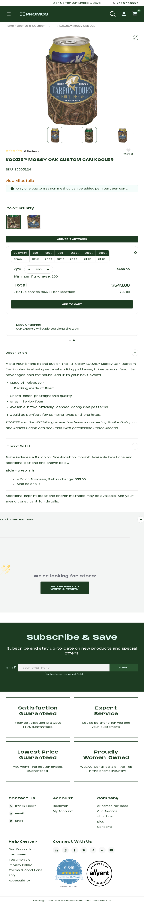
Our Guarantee (22, 849)
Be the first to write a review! (64, 587)
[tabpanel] (72, 327)
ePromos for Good (112, 806)
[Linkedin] (56, 850)
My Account (63, 811)
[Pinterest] (83, 850)
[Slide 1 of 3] (55, 135)
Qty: (18, 269)
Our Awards (107, 811)
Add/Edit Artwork (72, 239)
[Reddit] (102, 850)
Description (16, 353)
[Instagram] (65, 850)
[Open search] (113, 14)
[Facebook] (74, 850)
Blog (100, 821)
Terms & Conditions (25, 870)
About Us (105, 816)
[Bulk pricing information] (135, 252)
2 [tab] (74, 340)
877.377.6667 (127, 3)
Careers (104, 827)
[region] (22, 151)
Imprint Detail (18, 446)
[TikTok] (93, 850)
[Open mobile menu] (9, 14)
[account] (124, 14)
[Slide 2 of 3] (89, 135)
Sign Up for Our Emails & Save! (77, 3)
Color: (20, 208)
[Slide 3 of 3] (122, 135)
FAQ (12, 875)
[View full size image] (135, 37)
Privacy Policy (20, 865)
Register (60, 806)
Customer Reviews (17, 519)
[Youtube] (111, 850)
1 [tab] (70, 340)
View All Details (20, 181)
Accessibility (19, 880)
